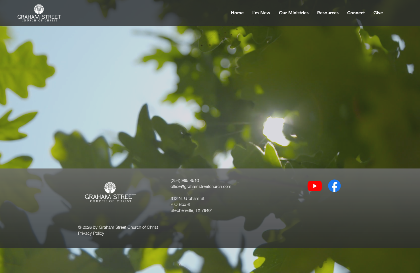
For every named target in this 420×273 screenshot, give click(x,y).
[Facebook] (334, 185)
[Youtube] (314, 185)
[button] (261, 13)
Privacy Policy (91, 233)
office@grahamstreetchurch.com (201, 186)
